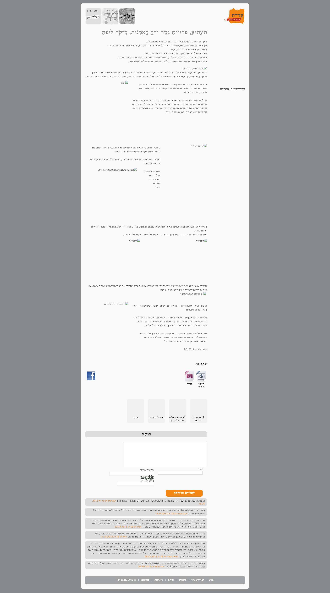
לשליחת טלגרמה (184, 493)
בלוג (211, 579)
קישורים (182, 579)
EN (95, 10)
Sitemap (145, 579)
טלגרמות (159, 579)
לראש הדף (201, 363)
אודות (171, 579)
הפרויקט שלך (197, 579)
